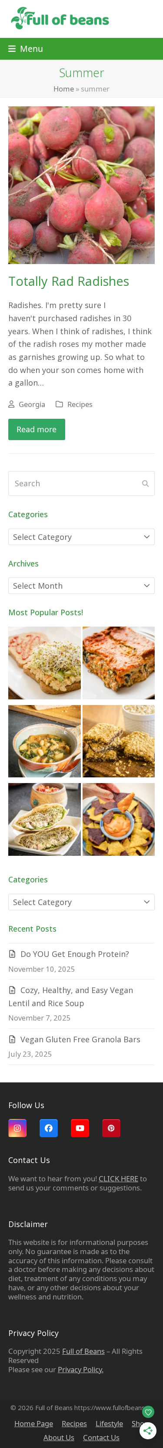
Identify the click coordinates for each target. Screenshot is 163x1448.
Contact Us (101, 1437)
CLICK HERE (118, 1178)
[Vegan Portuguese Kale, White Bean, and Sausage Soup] (44, 743)
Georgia (32, 404)
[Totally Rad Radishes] (81, 184)
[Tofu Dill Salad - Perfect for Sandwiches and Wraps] (44, 821)
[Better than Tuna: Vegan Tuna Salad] (44, 665)
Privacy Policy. (80, 1369)
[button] (25, 48)
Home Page (33, 1423)
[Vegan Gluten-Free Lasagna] (119, 665)
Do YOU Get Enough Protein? (74, 954)
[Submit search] (145, 483)
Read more (37, 429)
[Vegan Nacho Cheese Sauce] (119, 821)
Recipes (80, 404)
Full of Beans (83, 1351)
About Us (58, 1437)
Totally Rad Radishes (68, 281)
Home (63, 89)
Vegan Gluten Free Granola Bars (80, 1039)
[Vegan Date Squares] (119, 743)
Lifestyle (109, 1423)
